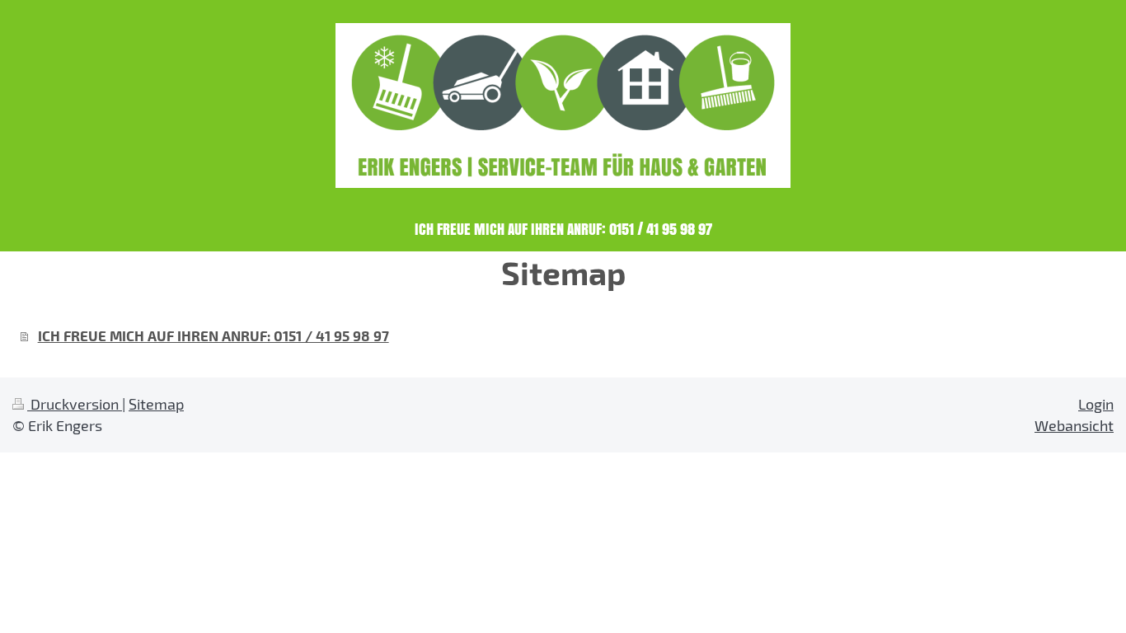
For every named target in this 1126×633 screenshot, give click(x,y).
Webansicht (1074, 425)
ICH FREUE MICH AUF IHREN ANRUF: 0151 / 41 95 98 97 (213, 335)
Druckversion (74, 404)
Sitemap (156, 404)
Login (1096, 404)
